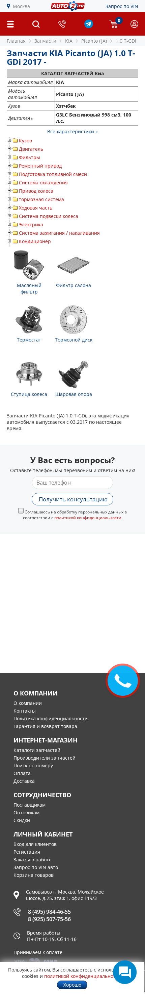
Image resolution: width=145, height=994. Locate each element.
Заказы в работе (32, 859)
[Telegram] (88, 26)
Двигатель (31, 149)
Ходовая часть (35, 208)
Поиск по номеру (33, 765)
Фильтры (29, 157)
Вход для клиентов (35, 844)
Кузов (25, 140)
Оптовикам (26, 812)
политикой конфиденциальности (87, 518)
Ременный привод (40, 166)
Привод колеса (36, 191)
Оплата (22, 773)
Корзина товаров (33, 875)
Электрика (31, 224)
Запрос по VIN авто (35, 867)
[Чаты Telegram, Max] (125, 972)
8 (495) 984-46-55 (49, 911)
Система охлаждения (43, 182)
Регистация (26, 852)
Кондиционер (35, 241)
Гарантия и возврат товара (45, 726)
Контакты (24, 711)
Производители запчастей (44, 758)
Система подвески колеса (48, 216)
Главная (16, 41)
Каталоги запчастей (36, 750)
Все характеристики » (72, 131)
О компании (27, 703)
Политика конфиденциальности (50, 718)
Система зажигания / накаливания (59, 233)
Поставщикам (29, 805)
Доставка (24, 781)
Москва (21, 6)
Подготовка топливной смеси (53, 174)
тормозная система (41, 199)
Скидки (21, 820)
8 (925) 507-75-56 (49, 919)
